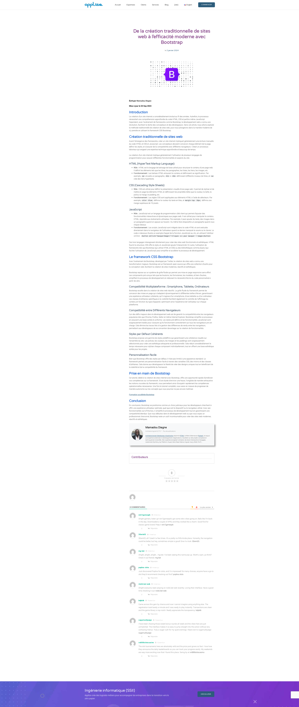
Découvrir (206, 694)
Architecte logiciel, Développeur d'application (159, 436)
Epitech (200, 436)
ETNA (182, 436)
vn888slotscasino (197, 652)
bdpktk (198, 610)
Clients (143, 5)
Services (155, 5)
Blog (166, 5)
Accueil (118, 5)
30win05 (195, 541)
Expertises (130, 5)
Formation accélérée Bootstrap (141, 394)
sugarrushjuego (145, 633)
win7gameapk (167, 525)
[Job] (176, 5)
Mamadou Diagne (144, 101)
